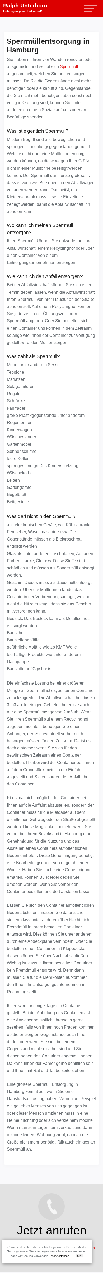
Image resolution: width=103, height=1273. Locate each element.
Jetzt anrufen (51, 1230)
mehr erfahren (60, 1255)
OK (79, 1255)
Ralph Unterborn (25, 7)
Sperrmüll (69, 66)
